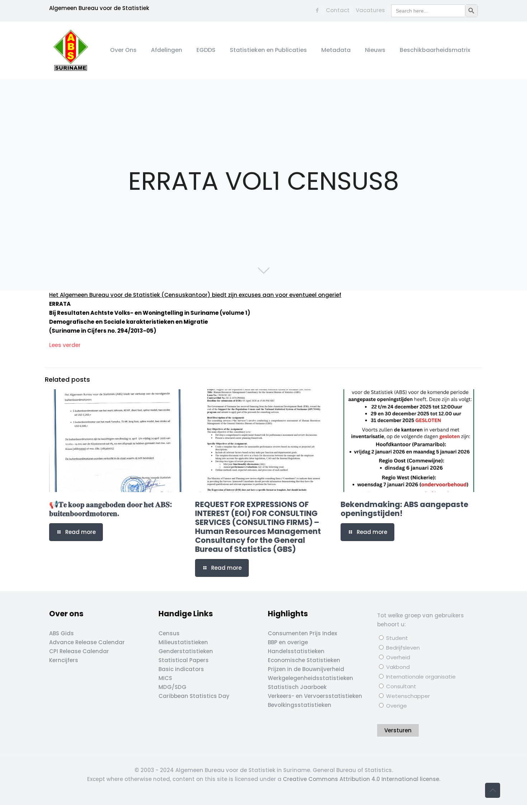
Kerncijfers (63, 660)
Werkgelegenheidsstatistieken (310, 678)
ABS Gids (61, 633)
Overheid (397, 657)
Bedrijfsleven (402, 647)
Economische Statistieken (304, 660)
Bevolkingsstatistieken (299, 705)
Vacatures (370, 10)
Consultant (400, 686)
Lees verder (65, 345)
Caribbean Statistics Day (193, 696)
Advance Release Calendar (87, 642)
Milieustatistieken (183, 642)
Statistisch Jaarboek (297, 687)
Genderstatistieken (185, 651)
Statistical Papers (183, 660)
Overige (396, 705)
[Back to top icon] (492, 790)
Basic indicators (181, 669)
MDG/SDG (172, 687)
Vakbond (397, 667)
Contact (338, 10)
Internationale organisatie (420, 676)
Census (169, 633)
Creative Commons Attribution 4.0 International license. (361, 779)
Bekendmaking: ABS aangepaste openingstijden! (404, 509)
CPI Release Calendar (79, 651)
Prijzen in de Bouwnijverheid (306, 669)
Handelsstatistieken (296, 651)
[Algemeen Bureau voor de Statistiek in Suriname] (70, 50)
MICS (165, 678)
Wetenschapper (407, 696)
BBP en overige (288, 642)
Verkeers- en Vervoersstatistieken (315, 696)
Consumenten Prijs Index (302, 633)
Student (396, 638)
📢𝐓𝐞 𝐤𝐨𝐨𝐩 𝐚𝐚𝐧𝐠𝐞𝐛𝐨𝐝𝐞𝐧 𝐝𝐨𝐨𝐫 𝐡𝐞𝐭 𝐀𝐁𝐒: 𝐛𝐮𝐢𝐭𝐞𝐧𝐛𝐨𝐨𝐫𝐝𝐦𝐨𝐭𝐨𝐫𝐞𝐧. (110, 509)
